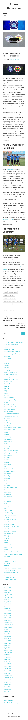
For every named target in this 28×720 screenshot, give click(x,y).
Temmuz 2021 (8, 652)
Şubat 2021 (7, 664)
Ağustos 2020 (8, 675)
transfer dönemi (9, 545)
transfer (6, 542)
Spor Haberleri (8, 510)
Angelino (6, 365)
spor (5, 508)
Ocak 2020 (7, 691)
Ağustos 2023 (8, 595)
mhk (5, 489)
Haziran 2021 (8, 654)
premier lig (7, 494)
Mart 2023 (7, 606)
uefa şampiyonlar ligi (10, 561)
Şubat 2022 (7, 636)
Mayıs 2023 (7, 602)
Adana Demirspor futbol (9, 295)
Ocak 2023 (7, 611)
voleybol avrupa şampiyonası (12, 568)
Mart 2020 (7, 687)
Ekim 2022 (7, 618)
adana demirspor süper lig (12, 354)
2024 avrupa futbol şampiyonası (13, 342)
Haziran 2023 (8, 599)
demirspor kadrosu (9, 409)
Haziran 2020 (8, 680)
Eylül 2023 (7, 592)
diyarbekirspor (8, 411)
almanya (6, 361)
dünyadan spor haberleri (11, 416)
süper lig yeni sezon (10, 529)
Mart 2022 (7, 634)
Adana (5, 292)
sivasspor (7, 506)
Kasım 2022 (7, 615)
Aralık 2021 (7, 641)
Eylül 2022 (7, 620)
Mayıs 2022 (7, 629)
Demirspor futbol (7, 304)
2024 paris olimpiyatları (11, 344)
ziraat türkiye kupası (10, 579)
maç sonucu (8, 483)
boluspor (6, 395)
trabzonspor (7, 540)
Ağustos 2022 (8, 622)
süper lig (6, 517)
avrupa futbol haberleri (10, 372)
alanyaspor (7, 358)
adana (6, 347)
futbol (12, 307)
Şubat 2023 (7, 608)
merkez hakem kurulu (10, 487)
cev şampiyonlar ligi (10, 400)
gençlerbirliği (8, 441)
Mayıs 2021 (7, 657)
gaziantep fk (8, 439)
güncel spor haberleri (10, 453)
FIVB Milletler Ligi (9, 430)
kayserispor (7, 476)
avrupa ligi (7, 377)
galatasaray (7, 437)
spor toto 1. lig (8, 513)
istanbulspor (8, 464)
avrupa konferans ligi (10, 374)
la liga (6, 480)
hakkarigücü (8, 455)
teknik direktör (8, 533)
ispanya (6, 462)
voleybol (6, 565)
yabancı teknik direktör (11, 572)
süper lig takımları (9, 524)
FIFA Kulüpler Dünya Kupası (12, 427)
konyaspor (7, 478)
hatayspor (7, 457)
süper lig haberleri (9, 522)
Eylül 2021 (7, 648)
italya (6, 466)
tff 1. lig (6, 536)
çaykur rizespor (9, 397)
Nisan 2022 (7, 631)
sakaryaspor (8, 496)
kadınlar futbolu (8, 469)
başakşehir (7, 384)
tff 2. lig (6, 538)
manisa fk (7, 485)
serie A (6, 503)
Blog (23, 49)
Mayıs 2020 (7, 682)
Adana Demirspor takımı (9, 298)
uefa (5, 559)
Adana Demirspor (17, 49)
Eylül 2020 (7, 673)
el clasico (7, 418)
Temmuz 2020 (8, 677)
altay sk (6, 363)
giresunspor (7, 446)
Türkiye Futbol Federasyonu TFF (13, 554)
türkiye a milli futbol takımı (12, 552)
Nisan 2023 (7, 604)
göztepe (6, 448)
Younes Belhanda (8, 219)
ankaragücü (7, 367)
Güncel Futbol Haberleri (11, 450)
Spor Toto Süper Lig (10, 515)
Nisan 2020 (7, 684)
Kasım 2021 (7, 643)
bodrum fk (7, 393)
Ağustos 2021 (8, 650)
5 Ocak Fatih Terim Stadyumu (12, 703)
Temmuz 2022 (8, 625)
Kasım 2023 (7, 588)
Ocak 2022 (7, 638)
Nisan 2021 (7, 659)
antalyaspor (7, 370)
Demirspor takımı (17, 304)
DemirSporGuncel (15, 59)
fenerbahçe (6, 307)
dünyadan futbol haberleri (11, 413)
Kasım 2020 (7, 671)
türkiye (6, 549)
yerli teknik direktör (10, 577)
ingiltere (6, 460)
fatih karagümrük (9, 423)
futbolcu (5, 310)
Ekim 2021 (7, 645)
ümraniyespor (8, 563)
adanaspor (7, 356)
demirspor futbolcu (9, 404)
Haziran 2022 (8, 627)
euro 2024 (7, 420)
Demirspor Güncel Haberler (9, 51)
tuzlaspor (7, 556)
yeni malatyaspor (9, 575)
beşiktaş (6, 388)
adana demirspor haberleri (12, 351)
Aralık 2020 (7, 668)
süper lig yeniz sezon (10, 531)
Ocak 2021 (7, 666)
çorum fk (7, 402)
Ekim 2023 (7, 590)
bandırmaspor (8, 381)
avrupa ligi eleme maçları (11, 379)
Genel (18, 51)
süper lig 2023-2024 (10, 519)
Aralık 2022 (7, 613)
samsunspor (8, 501)
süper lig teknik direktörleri (12, 526)
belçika (6, 386)
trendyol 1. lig (8, 547)
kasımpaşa (7, 473)
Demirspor (10, 169)
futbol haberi (18, 307)
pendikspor (7, 492)
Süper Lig (12, 310)
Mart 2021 (7, 661)
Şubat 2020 (7, 689)
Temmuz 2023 (8, 597)
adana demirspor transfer (9, 301)
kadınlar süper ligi (9, 471)
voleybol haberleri (9, 570)
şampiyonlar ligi (9, 499)
